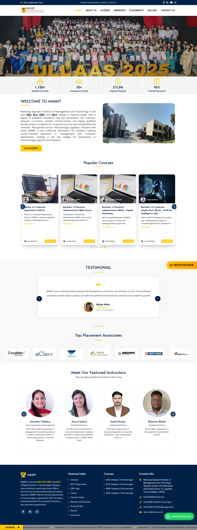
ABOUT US (91, 10)
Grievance (75, 515)
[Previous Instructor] (24, 414)
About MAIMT (31, 148)
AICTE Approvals (78, 484)
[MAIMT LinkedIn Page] (167, 2)
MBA (42, 114)
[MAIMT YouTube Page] (171, 2)
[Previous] (39, 298)
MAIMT (78, 10)
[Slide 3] (98, 73)
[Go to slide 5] (102, 247)
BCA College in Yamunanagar (119, 484)
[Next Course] (174, 206)
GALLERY (152, 10)
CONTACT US (168, 10)
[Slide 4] (101, 73)
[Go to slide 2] (94, 247)
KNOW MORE (28, 42)
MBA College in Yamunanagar (119, 488)
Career (74, 493)
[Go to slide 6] (105, 247)
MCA (54, 114)
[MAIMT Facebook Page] (164, 2)
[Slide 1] (93, 73)
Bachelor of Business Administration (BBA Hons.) (38, 208)
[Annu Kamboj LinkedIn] (40, 403)
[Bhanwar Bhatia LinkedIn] (118, 403)
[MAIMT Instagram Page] (175, 2)
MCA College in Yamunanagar (119, 493)
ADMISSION (119, 10)
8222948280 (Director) (153, 497)
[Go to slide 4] (100, 247)
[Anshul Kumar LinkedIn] (79, 403)
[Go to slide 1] (92, 247)
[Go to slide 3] (97, 247)
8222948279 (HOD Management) (158, 507)
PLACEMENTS (136, 10)
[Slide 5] (103, 73)
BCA (35, 114)
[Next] (158, 298)
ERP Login (75, 488)
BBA (29, 114)
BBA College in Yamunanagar (119, 480)
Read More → (30, 224)
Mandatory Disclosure (80, 502)
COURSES (105, 10)
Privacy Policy (77, 506)
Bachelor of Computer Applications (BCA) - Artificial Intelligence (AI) (117, 210)
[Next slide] (189, 46)
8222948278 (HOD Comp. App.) (157, 502)
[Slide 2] (96, 73)
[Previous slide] (7, 46)
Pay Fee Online (77, 497)
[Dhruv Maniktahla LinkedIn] (157, 403)
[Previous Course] (22, 206)
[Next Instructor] (173, 414)
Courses (74, 480)
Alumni (74, 511)
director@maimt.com (33, 2)
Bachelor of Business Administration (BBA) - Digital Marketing (78, 210)
